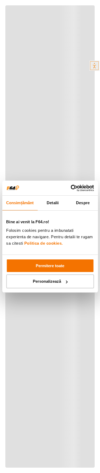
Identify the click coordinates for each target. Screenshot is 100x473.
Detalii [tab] (53, 202)
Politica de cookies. (43, 243)
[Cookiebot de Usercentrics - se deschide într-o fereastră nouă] (71, 188)
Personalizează (47, 281)
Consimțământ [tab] (20, 202)
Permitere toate (50, 265)
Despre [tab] (83, 202)
